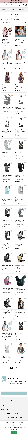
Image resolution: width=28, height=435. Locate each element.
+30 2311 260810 (10, 0)
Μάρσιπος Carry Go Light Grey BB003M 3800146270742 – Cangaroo (20, 243)
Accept (14, 432)
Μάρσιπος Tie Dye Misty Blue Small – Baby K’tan (20, 63)
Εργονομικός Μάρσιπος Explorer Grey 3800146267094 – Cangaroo (7, 357)
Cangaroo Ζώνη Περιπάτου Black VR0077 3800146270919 (20, 130)
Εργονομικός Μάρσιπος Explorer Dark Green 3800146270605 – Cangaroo (20, 153)
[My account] (19, 5)
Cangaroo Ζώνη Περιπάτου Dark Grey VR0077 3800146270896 (6, 130)
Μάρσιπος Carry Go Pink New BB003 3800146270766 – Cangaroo (7, 289)
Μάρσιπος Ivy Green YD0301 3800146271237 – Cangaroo (6, 153)
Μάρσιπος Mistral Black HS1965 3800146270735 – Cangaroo (7, 221)
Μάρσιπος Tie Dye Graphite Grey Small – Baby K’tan (20, 40)
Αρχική (3, 9)
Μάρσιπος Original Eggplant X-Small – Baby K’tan (20, 85)
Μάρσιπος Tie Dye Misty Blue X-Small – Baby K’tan (7, 334)
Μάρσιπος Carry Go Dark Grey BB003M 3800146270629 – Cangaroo (7, 266)
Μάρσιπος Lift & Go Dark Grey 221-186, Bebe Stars (7, 108)
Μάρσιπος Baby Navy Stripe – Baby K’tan (20, 311)
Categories (13, 18)
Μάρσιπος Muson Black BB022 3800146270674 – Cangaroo (20, 176)
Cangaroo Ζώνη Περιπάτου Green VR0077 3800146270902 (20, 108)
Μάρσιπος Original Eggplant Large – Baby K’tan (7, 85)
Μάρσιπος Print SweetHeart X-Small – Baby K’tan (20, 289)
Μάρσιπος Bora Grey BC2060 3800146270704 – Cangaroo (19, 221)
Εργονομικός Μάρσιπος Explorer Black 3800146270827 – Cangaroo (20, 334)
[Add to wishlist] (11, 27)
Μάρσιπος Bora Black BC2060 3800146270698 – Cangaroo (6, 243)
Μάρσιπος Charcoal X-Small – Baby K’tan (20, 357)
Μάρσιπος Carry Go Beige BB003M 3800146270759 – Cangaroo (20, 266)
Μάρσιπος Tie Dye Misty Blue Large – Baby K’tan (7, 63)
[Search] (16, 5)
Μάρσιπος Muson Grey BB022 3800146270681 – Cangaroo (7, 176)
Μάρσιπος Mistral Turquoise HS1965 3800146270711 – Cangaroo (7, 198)
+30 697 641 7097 (18, 0)
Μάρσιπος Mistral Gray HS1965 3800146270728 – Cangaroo (20, 198)
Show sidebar (6, 22)
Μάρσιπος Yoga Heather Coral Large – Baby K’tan (7, 40)
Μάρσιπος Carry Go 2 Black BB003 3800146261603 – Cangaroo (7, 311)
